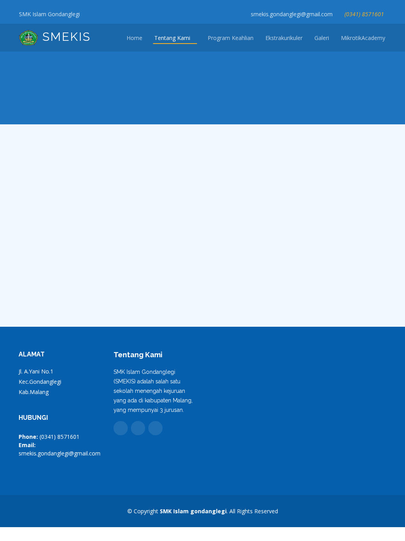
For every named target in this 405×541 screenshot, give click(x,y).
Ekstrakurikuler (284, 38)
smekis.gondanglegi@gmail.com (292, 14)
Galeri (321, 38)
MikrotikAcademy (363, 38)
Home (134, 38)
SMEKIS (64, 37)
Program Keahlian (231, 38)
